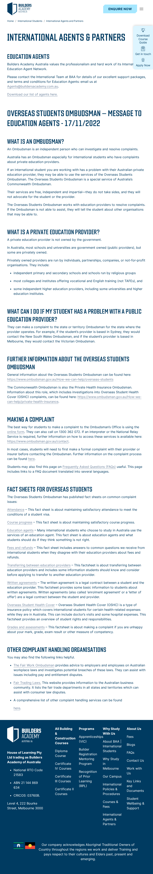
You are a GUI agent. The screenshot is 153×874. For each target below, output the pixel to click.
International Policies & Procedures (112, 789)
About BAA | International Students (112, 746)
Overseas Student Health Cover (31, 605)
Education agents (20, 530)
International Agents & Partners (112, 819)
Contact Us (135, 760)
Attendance (15, 510)
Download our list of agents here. (32, 94)
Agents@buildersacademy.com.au (32, 86)
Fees (130, 737)
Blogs (131, 745)
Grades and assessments (26, 627)
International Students (30, 20)
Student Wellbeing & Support (135, 803)
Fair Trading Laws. (27, 683)
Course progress (19, 522)
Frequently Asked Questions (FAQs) (89, 467)
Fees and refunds (20, 548)
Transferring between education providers (39, 565)
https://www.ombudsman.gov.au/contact (38, 441)
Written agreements (22, 583)
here (31, 459)
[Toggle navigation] (141, 9)
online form (15, 432)
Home (10, 20)
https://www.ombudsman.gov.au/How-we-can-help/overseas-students (60, 379)
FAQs (130, 753)
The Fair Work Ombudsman (34, 665)
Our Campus (112, 776)
